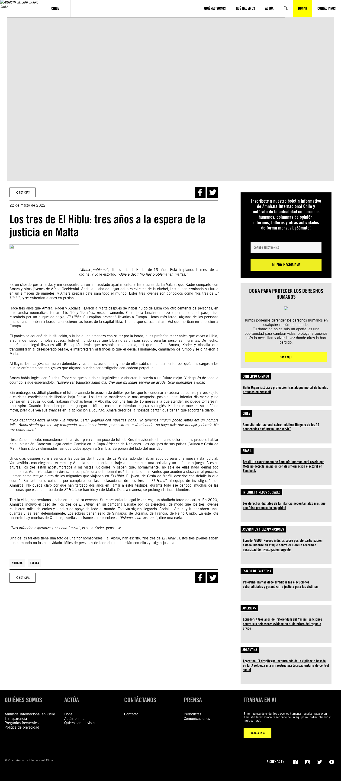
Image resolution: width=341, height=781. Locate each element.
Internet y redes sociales (261, 492)
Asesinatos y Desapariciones (263, 529)
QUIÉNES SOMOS (23, 700)
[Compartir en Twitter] (212, 192)
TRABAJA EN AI (257, 733)
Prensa (34, 563)
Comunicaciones (197, 718)
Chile (246, 413)
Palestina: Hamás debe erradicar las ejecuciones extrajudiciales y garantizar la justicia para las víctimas (280, 584)
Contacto (131, 714)
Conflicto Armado (255, 376)
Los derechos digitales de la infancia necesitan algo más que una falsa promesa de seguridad (284, 505)
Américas (249, 608)
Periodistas (192, 714)
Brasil (247, 451)
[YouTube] (331, 761)
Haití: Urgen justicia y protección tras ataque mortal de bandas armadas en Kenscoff (285, 389)
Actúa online (74, 718)
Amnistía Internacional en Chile (30, 714)
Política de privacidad (22, 727)
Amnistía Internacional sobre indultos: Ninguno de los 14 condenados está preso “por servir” (281, 426)
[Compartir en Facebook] (200, 192)
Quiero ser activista (79, 723)
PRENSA (193, 700)
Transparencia (16, 718)
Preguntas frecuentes (22, 723)
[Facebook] (295, 761)
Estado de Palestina (256, 571)
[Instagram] (307, 761)
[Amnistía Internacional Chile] (20, 8)
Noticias (17, 563)
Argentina (249, 650)
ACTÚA (71, 700)
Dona (68, 714)
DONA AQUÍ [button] (286, 357)
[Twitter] (319, 761)
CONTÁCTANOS (140, 700)
